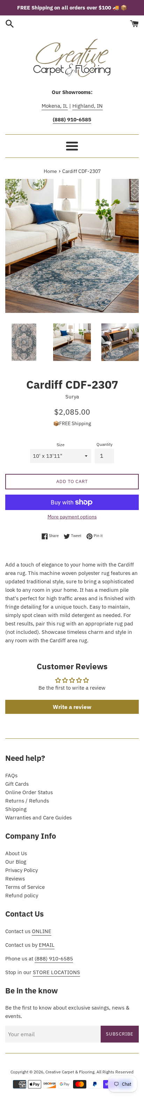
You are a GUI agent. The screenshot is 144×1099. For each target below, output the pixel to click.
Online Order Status (29, 792)
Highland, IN (87, 105)
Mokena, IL (55, 105)
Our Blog (15, 861)
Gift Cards (17, 783)
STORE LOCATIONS (56, 972)
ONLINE (41, 931)
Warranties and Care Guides (38, 817)
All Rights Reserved (115, 1071)
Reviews (15, 878)
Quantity (104, 444)
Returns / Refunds (27, 800)
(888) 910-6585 (54, 958)
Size (61, 444)
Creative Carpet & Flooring (69, 1071)
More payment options (72, 517)
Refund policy (21, 895)
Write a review (72, 706)
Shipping (16, 809)
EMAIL (47, 944)
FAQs (11, 775)
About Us (16, 853)
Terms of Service (25, 887)
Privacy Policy (21, 870)
